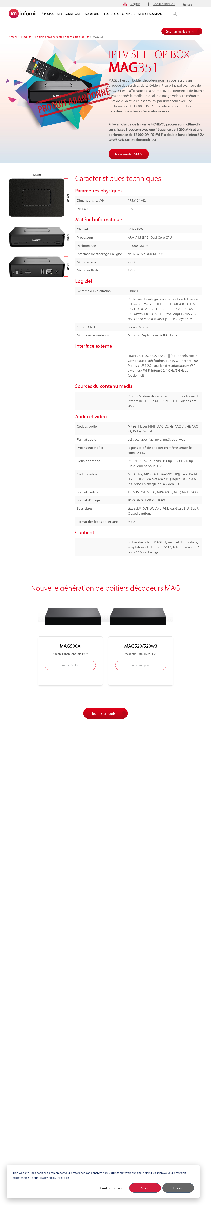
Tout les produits (103, 713)
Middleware (73, 14)
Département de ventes (179, 31)
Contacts (128, 14)
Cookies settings (112, 1188)
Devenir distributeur (164, 3)
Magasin (135, 3)
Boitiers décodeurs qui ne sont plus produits (62, 37)
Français (187, 4)
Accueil (13, 37)
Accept (145, 1188)
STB (59, 14)
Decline (178, 1188)
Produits (26, 37)
